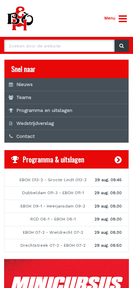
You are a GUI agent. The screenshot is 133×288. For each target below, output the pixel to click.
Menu (109, 18)
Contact (25, 136)
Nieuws (24, 84)
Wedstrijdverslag (35, 123)
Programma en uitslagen (44, 110)
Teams (23, 97)
